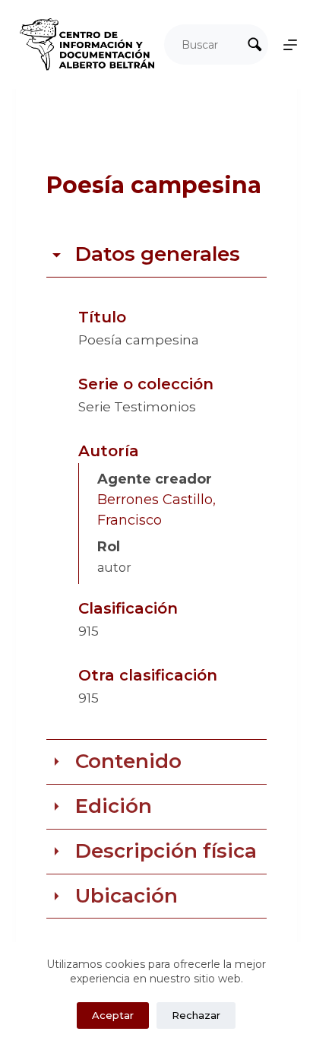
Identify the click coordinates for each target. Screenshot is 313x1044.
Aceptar (113, 1015)
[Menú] (290, 45)
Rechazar (196, 1015)
